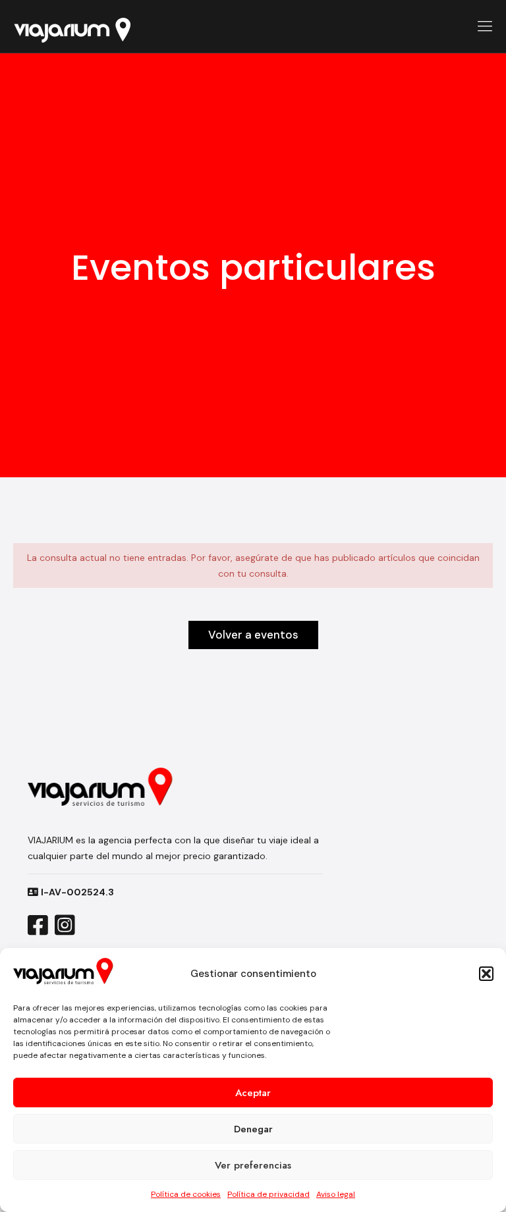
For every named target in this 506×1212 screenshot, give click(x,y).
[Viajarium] (71, 26)
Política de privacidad (268, 1194)
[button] (486, 973)
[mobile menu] (485, 26)
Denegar (253, 1129)
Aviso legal (335, 1194)
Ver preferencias (253, 1165)
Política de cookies (186, 1194)
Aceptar (253, 1093)
